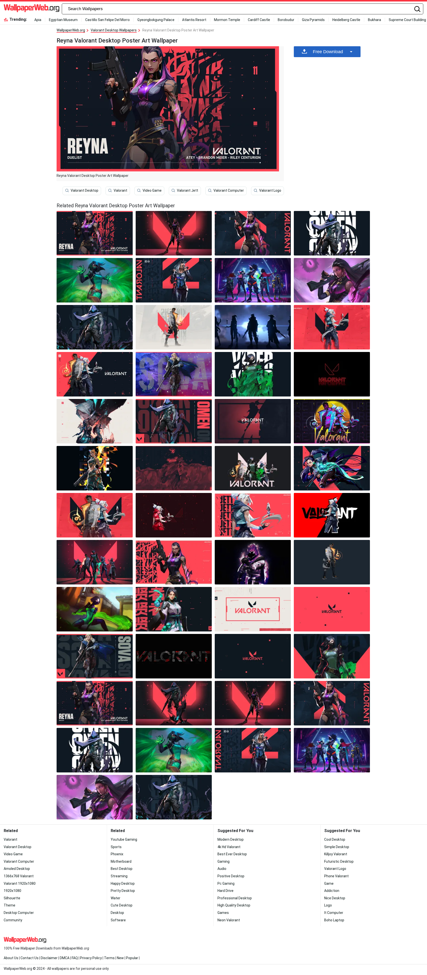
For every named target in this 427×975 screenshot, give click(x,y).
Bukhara (374, 20)
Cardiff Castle (259, 20)
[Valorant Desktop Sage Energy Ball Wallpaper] (174, 609)
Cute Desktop (121, 905)
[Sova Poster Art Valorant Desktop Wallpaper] (174, 374)
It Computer (333, 913)
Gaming (223, 861)
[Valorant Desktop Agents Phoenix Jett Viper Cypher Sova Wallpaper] (95, 562)
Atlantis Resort (194, 20)
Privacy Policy (91, 958)
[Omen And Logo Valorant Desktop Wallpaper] (174, 703)
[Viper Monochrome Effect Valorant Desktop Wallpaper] (174, 468)
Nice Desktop (334, 898)
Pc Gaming (226, 883)
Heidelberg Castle (346, 20)
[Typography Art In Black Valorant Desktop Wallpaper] (174, 656)
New (120, 958)
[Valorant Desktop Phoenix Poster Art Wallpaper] (174, 327)
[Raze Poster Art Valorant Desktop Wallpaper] (95, 468)
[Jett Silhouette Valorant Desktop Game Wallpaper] (253, 421)
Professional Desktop (234, 898)
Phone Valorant (336, 876)
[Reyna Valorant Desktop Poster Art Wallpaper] (95, 703)
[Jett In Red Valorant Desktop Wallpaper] (174, 515)
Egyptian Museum (63, 20)
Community (13, 920)
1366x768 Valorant (19, 876)
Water (115, 898)
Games (223, 913)
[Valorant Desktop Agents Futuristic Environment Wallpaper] (253, 280)
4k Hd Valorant (228, 847)
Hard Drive (225, 891)
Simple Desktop (336, 847)
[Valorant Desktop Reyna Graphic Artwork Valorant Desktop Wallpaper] (332, 280)
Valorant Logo (270, 190)
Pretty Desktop (123, 891)
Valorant (120, 190)
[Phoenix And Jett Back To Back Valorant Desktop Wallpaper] (95, 374)
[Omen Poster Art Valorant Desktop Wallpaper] (174, 421)
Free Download (328, 51)
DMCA (64, 958)
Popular (132, 958)
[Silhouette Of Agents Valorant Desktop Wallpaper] (253, 327)
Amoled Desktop (17, 869)
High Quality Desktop (233, 905)
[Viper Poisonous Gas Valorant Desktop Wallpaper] (253, 374)
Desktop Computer (19, 913)
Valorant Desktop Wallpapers (114, 30)
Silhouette (12, 898)
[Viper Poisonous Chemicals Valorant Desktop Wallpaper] (95, 609)
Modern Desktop (230, 839)
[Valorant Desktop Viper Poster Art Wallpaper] (332, 656)
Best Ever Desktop (232, 854)
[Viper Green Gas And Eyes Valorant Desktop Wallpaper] (95, 280)
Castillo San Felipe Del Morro (107, 20)
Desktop (117, 913)
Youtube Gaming (124, 839)
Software (118, 920)
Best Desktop (121, 869)
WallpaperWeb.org (71, 30)
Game (329, 883)
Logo (328, 905)
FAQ (75, 958)
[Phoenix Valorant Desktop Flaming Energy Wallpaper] (332, 562)
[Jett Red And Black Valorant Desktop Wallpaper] (332, 515)
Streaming (119, 876)
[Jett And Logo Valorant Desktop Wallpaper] (332, 327)
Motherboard (121, 861)
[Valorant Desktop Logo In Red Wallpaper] (332, 609)
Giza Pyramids (313, 20)
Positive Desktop (230, 876)
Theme (9, 905)
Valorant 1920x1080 (20, 883)
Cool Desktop (334, 839)
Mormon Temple (227, 20)
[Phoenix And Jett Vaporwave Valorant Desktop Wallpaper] (332, 421)
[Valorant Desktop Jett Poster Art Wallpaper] (253, 515)
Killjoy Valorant (335, 854)
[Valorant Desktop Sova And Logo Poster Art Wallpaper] (95, 656)
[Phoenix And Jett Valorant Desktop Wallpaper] (95, 515)
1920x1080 (12, 891)
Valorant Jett (187, 190)
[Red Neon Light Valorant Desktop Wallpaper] (332, 374)
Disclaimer (49, 958)
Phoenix (117, 854)
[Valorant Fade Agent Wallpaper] (174, 280)
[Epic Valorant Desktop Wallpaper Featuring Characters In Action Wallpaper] (253, 656)
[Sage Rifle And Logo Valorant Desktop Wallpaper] (332, 468)
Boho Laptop (334, 920)
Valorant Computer (229, 190)
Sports (116, 847)
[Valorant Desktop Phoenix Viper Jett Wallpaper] (253, 468)
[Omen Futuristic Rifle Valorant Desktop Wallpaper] (332, 233)
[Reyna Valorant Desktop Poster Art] (95, 233)
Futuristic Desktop (339, 861)
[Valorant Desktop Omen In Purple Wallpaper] (253, 562)
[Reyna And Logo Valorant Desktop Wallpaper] (174, 233)
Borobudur (286, 20)
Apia (37, 20)
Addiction (331, 891)
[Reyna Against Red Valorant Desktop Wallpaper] (174, 562)
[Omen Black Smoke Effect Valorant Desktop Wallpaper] (95, 327)
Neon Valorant (228, 920)
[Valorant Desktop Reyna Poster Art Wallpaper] (253, 233)
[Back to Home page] (31, 8)
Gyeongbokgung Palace (155, 20)
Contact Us (30, 958)
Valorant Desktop (84, 190)
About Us (11, 958)
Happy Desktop (123, 883)
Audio (221, 869)
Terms (109, 958)
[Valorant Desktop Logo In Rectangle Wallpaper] (253, 609)
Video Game (152, 190)
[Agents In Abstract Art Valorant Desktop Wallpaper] (95, 421)
